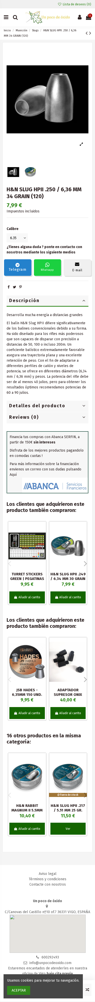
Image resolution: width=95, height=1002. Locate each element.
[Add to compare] (87, 990)
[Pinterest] (20, 287)
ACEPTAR (19, 990)
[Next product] (90, 33)
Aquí (13, 474)
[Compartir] (9, 287)
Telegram (18, 269)
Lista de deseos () (76, 4)
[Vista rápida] (42, 547)
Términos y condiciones (47, 879)
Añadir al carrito (29, 597)
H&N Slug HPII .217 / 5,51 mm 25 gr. (68, 808)
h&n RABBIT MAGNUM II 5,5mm (27, 808)
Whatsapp (47, 270)
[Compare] (42, 538)
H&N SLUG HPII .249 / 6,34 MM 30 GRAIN (68, 576)
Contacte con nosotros (47, 884)
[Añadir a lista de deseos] (42, 529)
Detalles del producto (37, 406)
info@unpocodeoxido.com (50, 963)
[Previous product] (87, 33)
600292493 (50, 957)
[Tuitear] (14, 287)
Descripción (24, 300)
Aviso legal (47, 874)
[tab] (47, 301)
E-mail (77, 270)
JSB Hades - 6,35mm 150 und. (27, 692)
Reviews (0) (24, 417)
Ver (68, 829)
